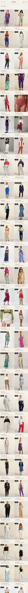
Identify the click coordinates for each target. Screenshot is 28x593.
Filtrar (4, 6)
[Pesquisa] (4, 2)
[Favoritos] (23, 2)
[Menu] (1, 1)
